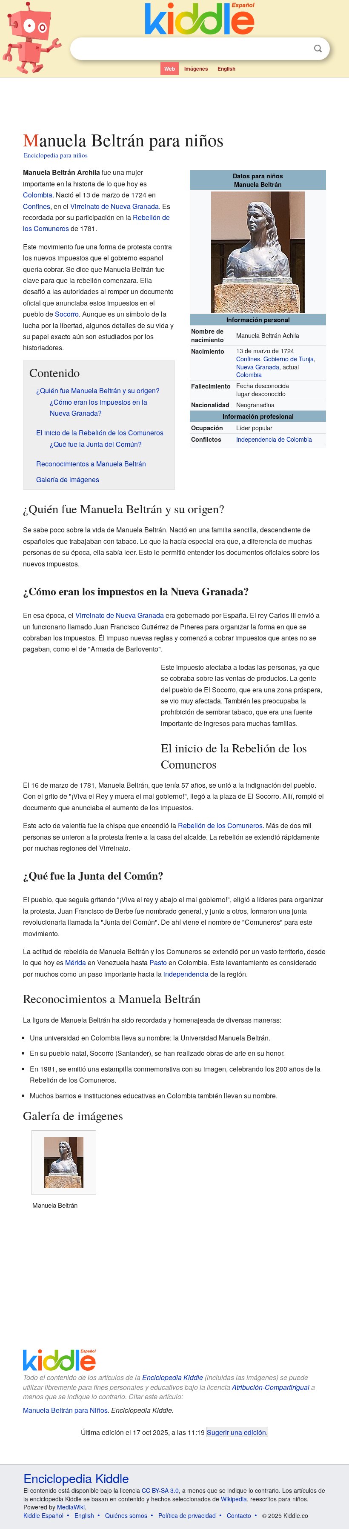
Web (169, 68)
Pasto (158, 962)
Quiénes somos (126, 1515)
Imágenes (196, 68)
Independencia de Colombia (274, 438)
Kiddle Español (43, 1515)
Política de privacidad (187, 1515)
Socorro (67, 314)
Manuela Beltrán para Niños (65, 1410)
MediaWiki (71, 1507)
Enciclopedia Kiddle (172, 1377)
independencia (186, 974)
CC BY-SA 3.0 (160, 1490)
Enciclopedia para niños (56, 155)
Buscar (318, 48)
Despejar (300, 49)
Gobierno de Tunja (288, 358)
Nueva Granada (257, 366)
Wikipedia (234, 1499)
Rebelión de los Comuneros (220, 825)
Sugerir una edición (236, 1432)
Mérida (75, 962)
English (226, 68)
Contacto (239, 1515)
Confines (248, 358)
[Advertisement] (174, 101)
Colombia (249, 374)
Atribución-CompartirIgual (270, 1387)
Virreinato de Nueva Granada (114, 206)
